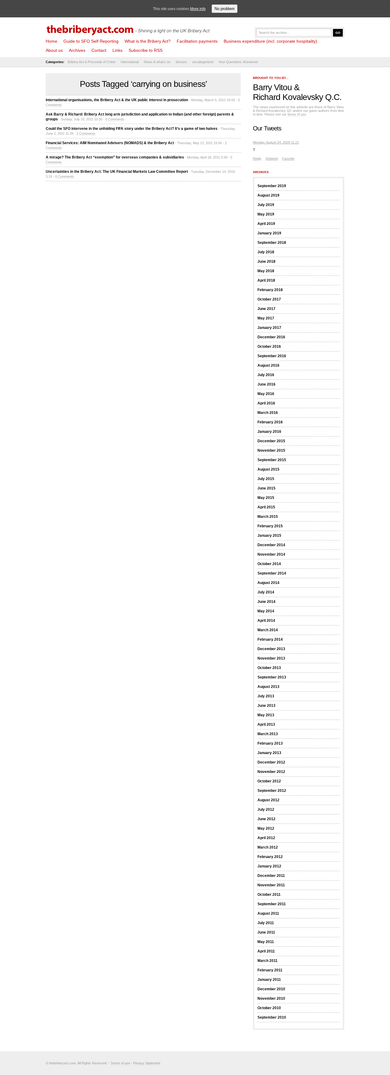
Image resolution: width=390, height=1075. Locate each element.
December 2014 (271, 545)
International (130, 62)
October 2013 (269, 668)
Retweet (272, 158)
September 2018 (271, 242)
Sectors (181, 62)
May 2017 (265, 318)
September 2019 (271, 186)
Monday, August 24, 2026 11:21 (276, 142)
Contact (98, 50)
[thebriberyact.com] (129, 28)
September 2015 (271, 460)
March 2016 (267, 413)
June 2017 (266, 309)
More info (198, 9)
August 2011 (268, 913)
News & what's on (157, 62)
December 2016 (271, 337)
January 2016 (269, 431)
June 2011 (266, 932)
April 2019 (266, 224)
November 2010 (271, 998)
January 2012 (269, 866)
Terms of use (120, 1063)
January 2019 (269, 233)
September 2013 (271, 677)
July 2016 (265, 375)
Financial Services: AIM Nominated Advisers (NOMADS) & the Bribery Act (110, 143)
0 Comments (114, 119)
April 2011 (266, 951)
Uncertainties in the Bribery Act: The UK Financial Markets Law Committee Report (117, 171)
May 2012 (265, 828)
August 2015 (268, 469)
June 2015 (266, 488)
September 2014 (271, 573)
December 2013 (271, 649)
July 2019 (265, 205)
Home (51, 41)
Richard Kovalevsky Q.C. (297, 97)
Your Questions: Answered (238, 62)
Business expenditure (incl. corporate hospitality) (270, 41)
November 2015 (271, 450)
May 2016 (265, 394)
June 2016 (266, 384)
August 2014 (268, 583)
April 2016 (266, 403)
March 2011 (267, 961)
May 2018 (265, 271)
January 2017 (269, 328)
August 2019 (268, 195)
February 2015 (270, 526)
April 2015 (266, 507)
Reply (257, 158)
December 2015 (271, 441)
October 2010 (269, 1008)
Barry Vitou (272, 87)
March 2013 (267, 734)
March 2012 (267, 847)
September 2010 (271, 1017)
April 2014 (266, 620)
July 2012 (265, 809)
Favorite (288, 158)
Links (117, 50)
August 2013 (268, 687)
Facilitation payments (197, 41)
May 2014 (265, 611)
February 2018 (270, 290)
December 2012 (271, 762)
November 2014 (271, 554)
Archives (77, 50)
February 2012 (270, 857)
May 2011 (265, 942)
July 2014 (265, 592)
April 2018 (266, 280)
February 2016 (270, 422)
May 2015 (265, 498)
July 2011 (265, 923)
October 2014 (269, 564)
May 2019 (265, 214)
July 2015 (265, 479)
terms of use (297, 114)
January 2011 (269, 979)
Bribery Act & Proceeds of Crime (91, 62)
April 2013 (266, 724)
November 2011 (271, 885)
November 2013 (271, 658)
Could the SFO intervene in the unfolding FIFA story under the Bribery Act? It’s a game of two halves (132, 128)
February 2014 (270, 639)
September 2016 (271, 356)
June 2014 (266, 602)
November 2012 (271, 772)
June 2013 (266, 705)
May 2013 (265, 715)
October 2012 (269, 781)
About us (54, 50)
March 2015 (267, 516)
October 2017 (269, 299)
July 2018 (265, 252)
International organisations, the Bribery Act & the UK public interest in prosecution (117, 100)
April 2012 (266, 838)
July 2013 (265, 696)
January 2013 (269, 753)
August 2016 (268, 365)
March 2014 (267, 630)
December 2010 (271, 989)
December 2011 (271, 876)
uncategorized (202, 62)
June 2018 (266, 261)
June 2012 (266, 819)
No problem (224, 8)
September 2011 (271, 904)
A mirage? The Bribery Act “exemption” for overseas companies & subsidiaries (115, 157)
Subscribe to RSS (145, 50)
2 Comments (85, 133)
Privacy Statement (146, 1063)
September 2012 (271, 790)
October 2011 (269, 894)
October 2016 (269, 346)
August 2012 (268, 800)
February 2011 (269, 970)
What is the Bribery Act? (148, 41)
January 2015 (269, 535)
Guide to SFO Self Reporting (91, 41)
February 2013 (270, 743)
